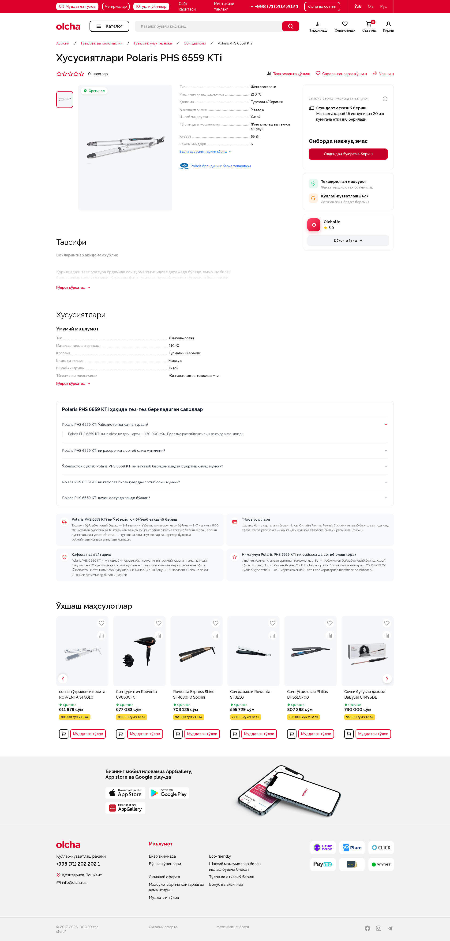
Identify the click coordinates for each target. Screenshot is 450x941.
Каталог (114, 26)
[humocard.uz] (352, 864)
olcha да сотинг (322, 6)
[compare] (101, 635)
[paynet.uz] (381, 864)
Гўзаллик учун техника (153, 43)
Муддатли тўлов (88, 734)
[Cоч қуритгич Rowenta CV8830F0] (139, 678)
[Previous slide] (63, 678)
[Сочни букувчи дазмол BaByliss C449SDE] (367, 678)
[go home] (68, 26)
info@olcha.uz (74, 882)
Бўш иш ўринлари (165, 864)
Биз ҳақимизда (162, 856)
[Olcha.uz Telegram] (390, 928)
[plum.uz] (352, 847)
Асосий (62, 43)
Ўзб (358, 6)
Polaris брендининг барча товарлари (221, 166)
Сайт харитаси (187, 6)
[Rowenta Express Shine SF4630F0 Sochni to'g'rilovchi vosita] (196, 678)
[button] (234, 6)
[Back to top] (49, 763)
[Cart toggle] (63, 734)
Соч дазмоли (195, 43)
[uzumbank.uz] (323, 847)
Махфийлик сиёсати (233, 927)
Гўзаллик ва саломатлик (101, 43)
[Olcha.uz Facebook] (367, 928)
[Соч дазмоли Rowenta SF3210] (253, 678)
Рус (383, 6)
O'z (371, 6)
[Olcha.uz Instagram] (378, 928)
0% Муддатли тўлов (77, 6)
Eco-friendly (220, 856)
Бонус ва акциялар (226, 884)
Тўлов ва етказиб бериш (231, 877)
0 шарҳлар (98, 74)
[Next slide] (387, 678)
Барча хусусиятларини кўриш (204, 151)
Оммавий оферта (164, 877)
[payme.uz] (323, 864)
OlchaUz (332, 222)
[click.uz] (381, 847)
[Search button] (290, 26)
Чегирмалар (116, 6)
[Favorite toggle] (101, 623)
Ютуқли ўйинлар (151, 6)
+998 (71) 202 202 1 (277, 6)
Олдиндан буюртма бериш (348, 154)
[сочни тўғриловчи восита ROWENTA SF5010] (82, 678)
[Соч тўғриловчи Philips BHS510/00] (310, 678)
